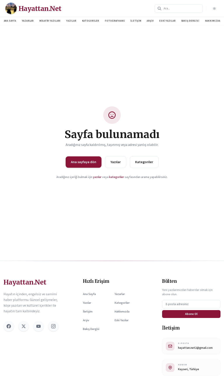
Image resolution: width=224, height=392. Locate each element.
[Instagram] (53, 326)
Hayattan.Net (25, 282)
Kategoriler (90, 20)
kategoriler (116, 177)
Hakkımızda (212, 20)
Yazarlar (28, 20)
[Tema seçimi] (214, 8)
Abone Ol (191, 314)
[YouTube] (38, 326)
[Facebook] (9, 326)
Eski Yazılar (167, 20)
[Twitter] (23, 326)
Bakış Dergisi (190, 20)
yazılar (97, 177)
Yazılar (71, 20)
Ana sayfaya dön (83, 162)
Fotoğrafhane (115, 20)
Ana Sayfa (10, 20)
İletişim (135, 20)
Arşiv (150, 20)
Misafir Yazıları (50, 20)
